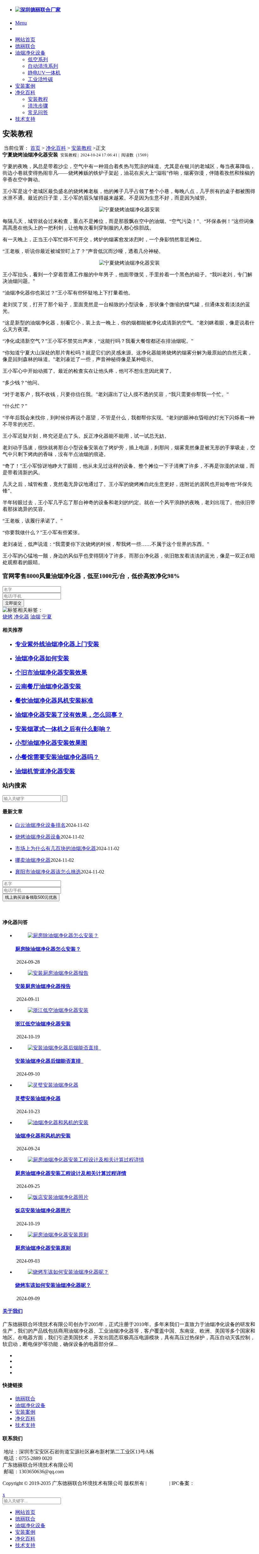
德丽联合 (25, 46)
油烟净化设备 (30, 53)
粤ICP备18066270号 (216, 1483)
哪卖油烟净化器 (33, 860)
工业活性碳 (40, 79)
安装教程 (38, 99)
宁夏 (47, 616)
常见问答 (38, 112)
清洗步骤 (38, 105)
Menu (21, 23)
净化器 (21, 616)
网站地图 (158, 1483)
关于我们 (13, 1311)
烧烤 (8, 616)
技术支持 (25, 119)
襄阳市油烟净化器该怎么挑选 (48, 871)
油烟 (35, 616)
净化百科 (25, 92)
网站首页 (25, 39)
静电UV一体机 (44, 72)
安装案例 (25, 86)
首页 (35, 148)
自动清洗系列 (43, 66)
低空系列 (38, 59)
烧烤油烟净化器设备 (38, 836)
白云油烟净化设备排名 (40, 825)
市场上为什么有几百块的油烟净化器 (55, 848)
